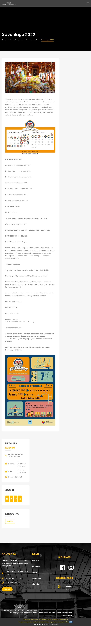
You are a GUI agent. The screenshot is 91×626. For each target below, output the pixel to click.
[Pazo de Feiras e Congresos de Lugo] (19, 607)
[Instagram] (71, 569)
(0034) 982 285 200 (12, 582)
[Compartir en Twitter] (11, 499)
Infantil (20, 477)
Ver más (7, 589)
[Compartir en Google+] (16, 499)
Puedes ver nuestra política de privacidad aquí (45, 624)
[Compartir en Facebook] (7, 499)
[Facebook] (62, 569)
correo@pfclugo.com (13, 578)
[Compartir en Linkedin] (20, 499)
